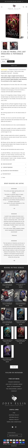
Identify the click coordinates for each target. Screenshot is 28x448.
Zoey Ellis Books (12, 444)
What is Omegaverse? (14, 386)
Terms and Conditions (14, 421)
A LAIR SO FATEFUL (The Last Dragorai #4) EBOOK (7, 359)
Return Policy (14, 417)
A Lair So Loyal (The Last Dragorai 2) (20, 285)
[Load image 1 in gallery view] (5, 46)
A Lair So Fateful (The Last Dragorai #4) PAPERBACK (21, 303)
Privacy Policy (14, 419)
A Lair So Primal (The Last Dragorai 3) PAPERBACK (7, 303)
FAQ (14, 412)
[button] (1, 7)
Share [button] (3, 177)
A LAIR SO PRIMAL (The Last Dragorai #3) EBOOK (20, 341)
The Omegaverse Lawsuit (14, 388)
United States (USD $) (13, 435)
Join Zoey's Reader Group (14, 384)
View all (14, 366)
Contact (14, 391)
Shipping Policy (14, 415)
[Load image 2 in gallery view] (14, 46)
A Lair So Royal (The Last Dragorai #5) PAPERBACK (7, 322)
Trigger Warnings (14, 382)
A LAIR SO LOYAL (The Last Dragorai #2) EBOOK (7, 341)
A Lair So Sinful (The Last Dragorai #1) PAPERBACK (7, 285)
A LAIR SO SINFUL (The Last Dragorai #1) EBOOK (20, 322)
